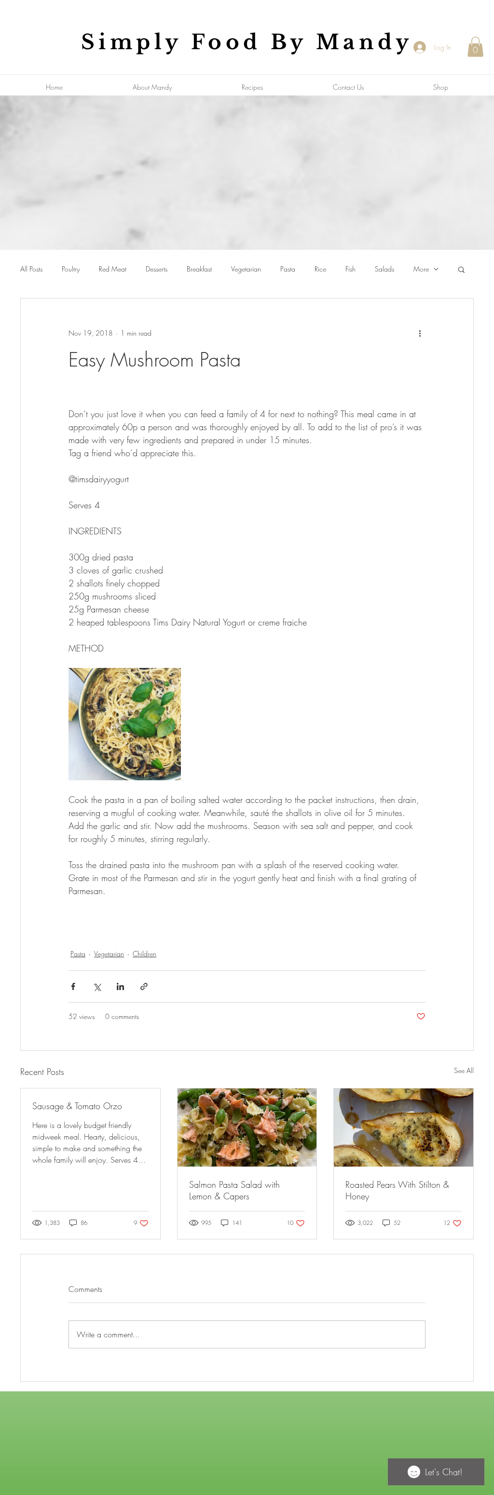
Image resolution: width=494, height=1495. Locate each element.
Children (144, 953)
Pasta (287, 268)
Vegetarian (246, 268)
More (421, 268)
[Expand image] (125, 724)
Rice (320, 268)
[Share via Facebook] (73, 986)
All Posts (31, 268)
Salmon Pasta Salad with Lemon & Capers (234, 1190)
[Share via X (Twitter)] (96, 986)
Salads (384, 268)
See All (464, 1070)
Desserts (156, 268)
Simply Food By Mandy (246, 41)
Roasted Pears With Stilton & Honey (397, 1190)
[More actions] (419, 333)
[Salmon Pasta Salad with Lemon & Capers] (247, 1127)
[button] (475, 47)
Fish (350, 268)
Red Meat (112, 268)
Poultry (71, 268)
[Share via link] (144, 986)
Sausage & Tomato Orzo (77, 1106)
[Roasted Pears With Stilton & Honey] (403, 1127)
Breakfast (199, 268)
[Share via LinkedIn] (120, 986)
